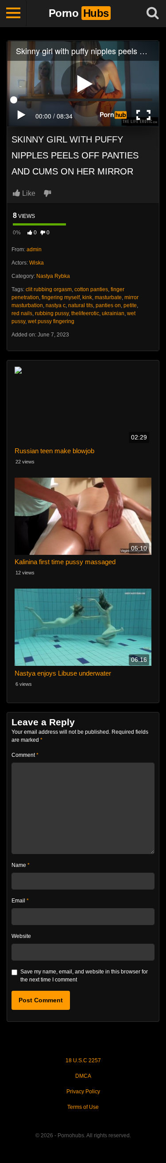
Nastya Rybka (53, 276)
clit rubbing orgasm (49, 289)
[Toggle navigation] (13, 13)
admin (34, 249)
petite (130, 305)
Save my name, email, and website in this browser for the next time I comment (84, 976)
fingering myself (61, 297)
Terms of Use (83, 1107)
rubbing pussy (52, 313)
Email (20, 901)
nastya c (56, 305)
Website (21, 936)
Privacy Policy (83, 1091)
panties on (108, 305)
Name (21, 865)
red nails (22, 313)
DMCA (83, 1076)
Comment (25, 755)
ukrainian (113, 313)
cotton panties (91, 289)
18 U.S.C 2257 (83, 1060)
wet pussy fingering (51, 321)
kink (87, 297)
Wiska (36, 263)
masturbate (108, 297)
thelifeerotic (85, 313)
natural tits (80, 305)
